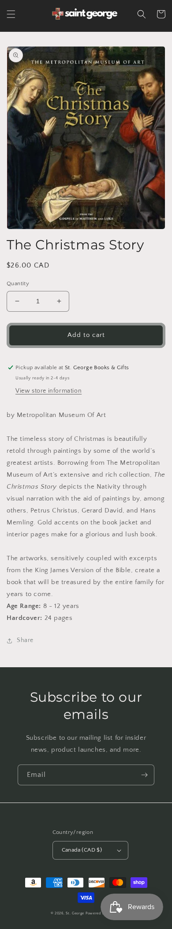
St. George (76, 913)
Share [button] (25, 640)
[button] (11, 14)
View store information (48, 390)
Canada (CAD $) (82, 850)
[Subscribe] (144, 775)
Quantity (18, 283)
